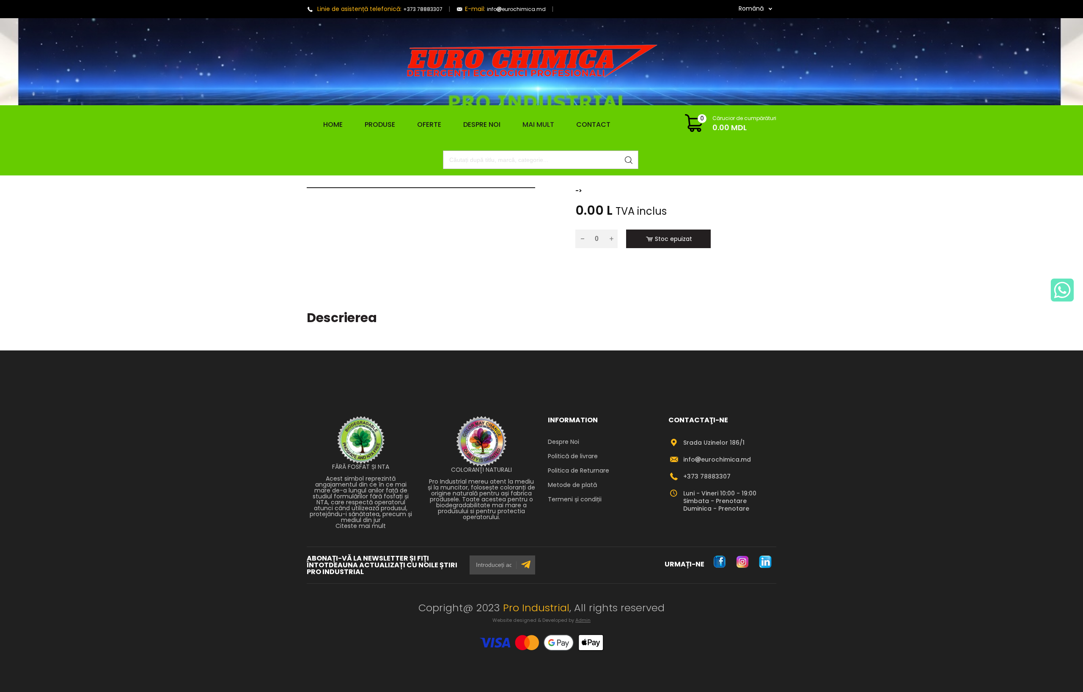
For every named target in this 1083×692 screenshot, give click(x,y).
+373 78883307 (423, 9)
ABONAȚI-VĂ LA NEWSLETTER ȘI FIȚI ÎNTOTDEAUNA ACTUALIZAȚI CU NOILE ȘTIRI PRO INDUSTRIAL (382, 565)
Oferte (429, 124)
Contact (593, 124)
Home (329, 124)
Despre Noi (481, 124)
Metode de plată (572, 485)
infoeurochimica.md (516, 9)
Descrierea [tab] (342, 318)
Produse (380, 124)
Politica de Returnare (578, 470)
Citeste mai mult (360, 526)
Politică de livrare (573, 456)
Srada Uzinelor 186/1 (714, 442)
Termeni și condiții (575, 499)
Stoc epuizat (673, 239)
